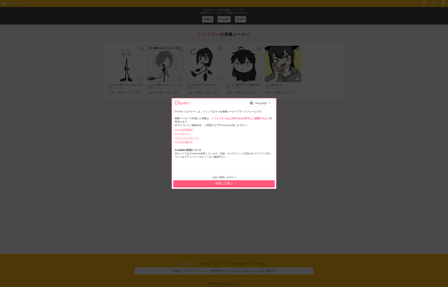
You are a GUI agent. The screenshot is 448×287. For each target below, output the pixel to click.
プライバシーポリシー (187, 137)
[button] (260, 103)
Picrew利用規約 (184, 129)
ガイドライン (182, 133)
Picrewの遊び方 (184, 142)
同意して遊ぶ (224, 183)
